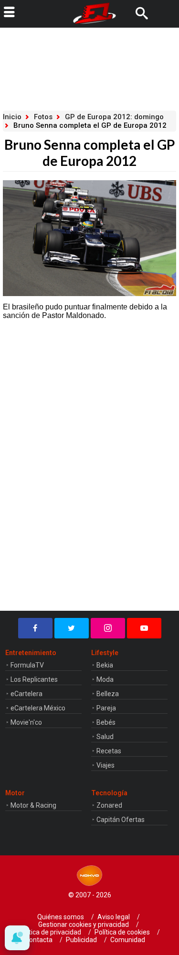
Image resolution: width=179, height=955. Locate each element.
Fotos (43, 117)
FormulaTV (27, 665)
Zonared (109, 805)
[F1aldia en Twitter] (71, 628)
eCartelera (26, 694)
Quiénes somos (60, 917)
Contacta (39, 940)
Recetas (108, 751)
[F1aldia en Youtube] (144, 628)
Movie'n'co (26, 722)
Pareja (106, 708)
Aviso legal (113, 917)
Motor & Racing (33, 805)
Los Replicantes (34, 679)
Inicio (12, 117)
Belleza (107, 694)
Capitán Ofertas (120, 819)
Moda (105, 679)
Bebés (106, 722)
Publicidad (81, 940)
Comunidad (127, 940)
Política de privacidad (49, 932)
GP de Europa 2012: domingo (114, 117)
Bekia (104, 665)
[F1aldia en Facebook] (35, 628)
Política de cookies (122, 932)
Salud (105, 736)
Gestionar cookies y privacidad (83, 924)
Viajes (105, 765)
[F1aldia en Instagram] (108, 628)
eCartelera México (38, 708)
